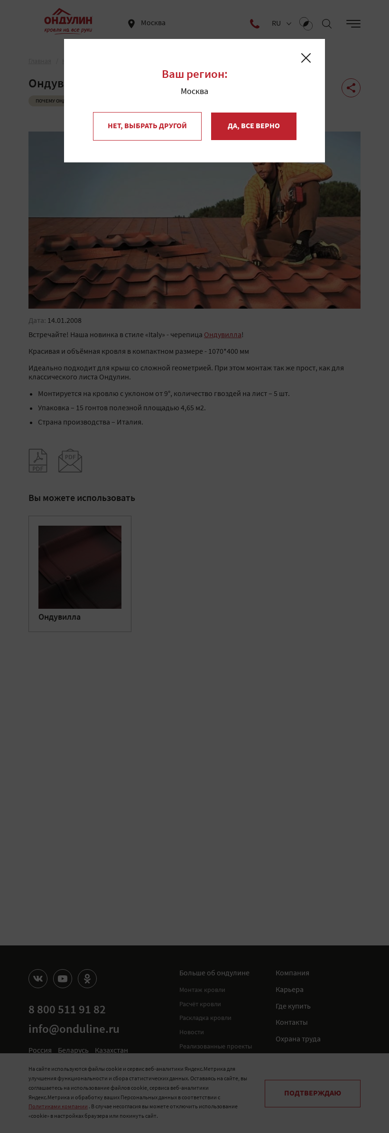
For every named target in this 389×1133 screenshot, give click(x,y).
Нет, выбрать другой (147, 126)
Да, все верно (254, 126)
